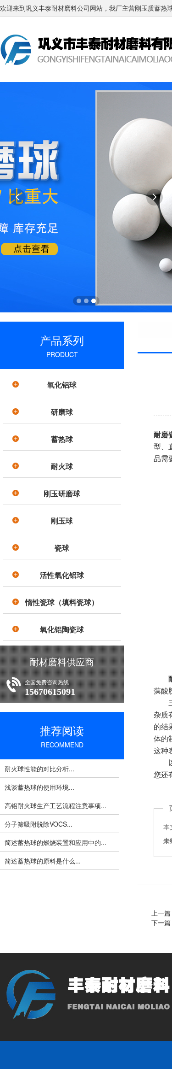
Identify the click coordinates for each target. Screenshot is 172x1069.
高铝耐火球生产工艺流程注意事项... (55, 805)
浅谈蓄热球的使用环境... (39, 787)
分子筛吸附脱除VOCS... (38, 823)
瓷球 (62, 547)
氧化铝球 (62, 384)
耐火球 (62, 466)
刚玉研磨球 (62, 493)
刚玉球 (62, 520)
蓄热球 (62, 439)
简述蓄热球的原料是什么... (43, 860)
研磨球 (62, 411)
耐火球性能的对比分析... (39, 768)
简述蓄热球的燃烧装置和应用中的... (55, 842)
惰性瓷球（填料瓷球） (62, 602)
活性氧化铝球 (62, 575)
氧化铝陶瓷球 (62, 629)
